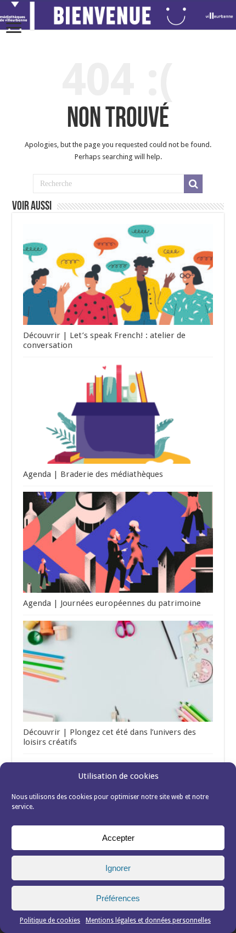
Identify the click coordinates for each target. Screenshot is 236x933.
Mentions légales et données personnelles (148, 920)
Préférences (118, 898)
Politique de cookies (50, 920)
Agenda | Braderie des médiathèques (93, 474)
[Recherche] (193, 184)
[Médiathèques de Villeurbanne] (118, 16)
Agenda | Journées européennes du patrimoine (112, 603)
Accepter (118, 837)
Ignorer (118, 868)
